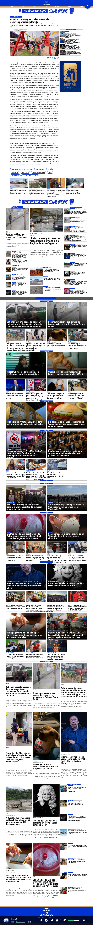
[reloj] (57, 390)
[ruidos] (77, 390)
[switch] (58, 920)
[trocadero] (8, 292)
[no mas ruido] (36, 390)
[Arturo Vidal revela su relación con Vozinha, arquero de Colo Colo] (63, 846)
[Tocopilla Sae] (62, 52)
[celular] (67, 282)
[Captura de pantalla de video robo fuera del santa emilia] (67, 220)
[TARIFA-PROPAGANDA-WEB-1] (46, 14)
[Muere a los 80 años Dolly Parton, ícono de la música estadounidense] (63, 861)
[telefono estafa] (36, 651)
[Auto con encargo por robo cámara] (67, 229)
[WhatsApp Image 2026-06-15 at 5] (15, 651)
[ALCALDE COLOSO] (62, 46)
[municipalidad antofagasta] (8, 285)
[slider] (16, 922)
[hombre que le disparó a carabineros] (8, 277)
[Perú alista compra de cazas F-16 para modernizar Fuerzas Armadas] (63, 832)
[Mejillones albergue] (62, 34)
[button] (15, 169)
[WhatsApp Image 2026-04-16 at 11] (57, 651)
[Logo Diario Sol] (46, 4)
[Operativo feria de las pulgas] (67, 238)
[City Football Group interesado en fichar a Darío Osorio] (63, 890)
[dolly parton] (67, 273)
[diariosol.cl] (6, 3)
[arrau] (15, 390)
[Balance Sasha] (62, 40)
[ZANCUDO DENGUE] (67, 291)
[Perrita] (67, 247)
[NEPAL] (67, 264)
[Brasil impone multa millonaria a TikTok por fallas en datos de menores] (63, 875)
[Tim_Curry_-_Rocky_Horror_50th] (67, 256)
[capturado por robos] (67, 211)
